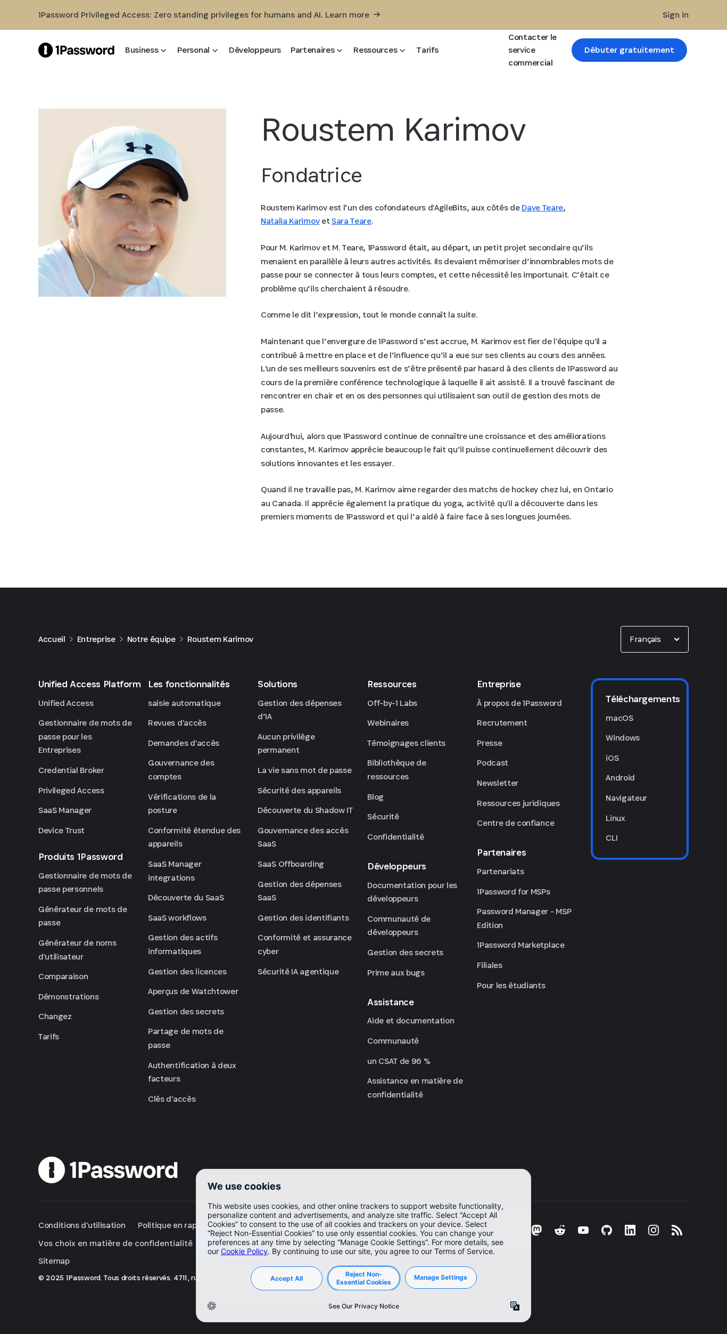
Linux (615, 818)
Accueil (51, 639)
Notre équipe (151, 639)
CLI (611, 837)
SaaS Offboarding (291, 863)
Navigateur (626, 797)
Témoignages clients (406, 743)
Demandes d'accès (183, 743)
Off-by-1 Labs (392, 703)
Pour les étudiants (511, 985)
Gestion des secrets (186, 1011)
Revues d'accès (177, 722)
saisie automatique (184, 703)
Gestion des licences (187, 971)
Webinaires (388, 722)
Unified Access (66, 703)
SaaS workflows (177, 917)
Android (620, 777)
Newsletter (497, 782)
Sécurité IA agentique (298, 971)
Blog (375, 796)
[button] (655, 639)
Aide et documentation (410, 1020)
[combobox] (655, 639)
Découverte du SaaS (186, 897)
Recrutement (502, 722)
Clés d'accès (171, 1098)
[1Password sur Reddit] (560, 1230)
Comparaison (63, 976)
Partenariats (500, 871)
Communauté (393, 1040)
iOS (612, 757)
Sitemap (54, 1260)
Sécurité (383, 816)
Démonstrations (68, 996)
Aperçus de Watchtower (193, 991)
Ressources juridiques (518, 803)
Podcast (492, 762)
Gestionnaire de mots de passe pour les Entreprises (85, 736)
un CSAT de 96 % (398, 1061)
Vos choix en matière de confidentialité (115, 1243)
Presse (489, 743)
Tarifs (48, 1036)
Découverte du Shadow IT (305, 810)
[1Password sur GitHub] (606, 1230)
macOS (619, 717)
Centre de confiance (515, 822)
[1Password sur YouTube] (583, 1230)
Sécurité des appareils (299, 790)
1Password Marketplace (520, 944)
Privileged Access (71, 790)
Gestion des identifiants (303, 917)
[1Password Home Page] (76, 50)
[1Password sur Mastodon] (536, 1230)
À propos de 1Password (519, 703)
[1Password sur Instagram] (653, 1230)
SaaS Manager (65, 810)
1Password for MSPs (513, 891)
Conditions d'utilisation (81, 1225)
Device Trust (61, 830)
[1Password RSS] (677, 1230)
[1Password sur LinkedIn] (630, 1230)
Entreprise (96, 639)
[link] (629, 50)
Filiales (489, 965)
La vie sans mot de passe (304, 770)
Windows (623, 737)
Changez (55, 1016)
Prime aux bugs (396, 972)
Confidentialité (395, 836)
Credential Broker (71, 770)
